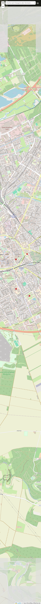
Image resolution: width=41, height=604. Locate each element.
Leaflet (19, 603)
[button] (3, 3)
